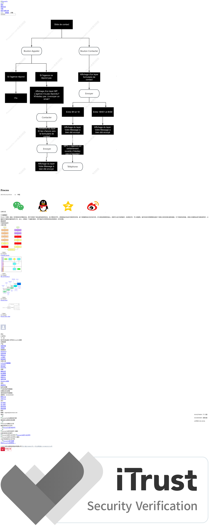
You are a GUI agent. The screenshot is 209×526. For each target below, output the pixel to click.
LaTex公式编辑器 (6, 363)
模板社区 (3, 7)
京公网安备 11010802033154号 (43, 446)
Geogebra (3, 364)
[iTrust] (104, 524)
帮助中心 (3, 377)
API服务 (3, 357)
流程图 (7, 12)
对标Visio (3, 399)
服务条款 (3, 406)
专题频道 (3, 375)
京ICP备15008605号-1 (28, 446)
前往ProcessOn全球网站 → (8, 443)
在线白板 (3, 353)
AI (1, 3)
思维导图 (3, 346)
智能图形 (3, 359)
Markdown (3, 351)
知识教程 (3, 373)
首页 (2, 12)
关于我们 (3, 402)
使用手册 (3, 379)
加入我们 (3, 404)
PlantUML (3, 367)
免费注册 (6, 10)
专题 (2, 8)
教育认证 (3, 397)
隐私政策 (3, 408)
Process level (4, 300)
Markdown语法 (5, 381)
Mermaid (3, 366)
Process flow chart (5, 316)
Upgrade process (5, 255)
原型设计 (3, 355)
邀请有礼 (3, 385)
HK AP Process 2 (5, 276)
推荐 (2, 5)
